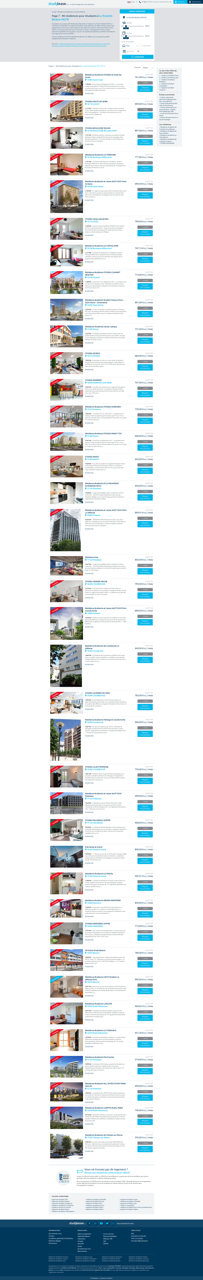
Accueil (54, 12)
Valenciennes (140, 1268)
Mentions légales (55, 1241)
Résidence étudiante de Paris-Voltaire (167, 132)
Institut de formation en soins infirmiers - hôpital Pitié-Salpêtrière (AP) (168, 109)
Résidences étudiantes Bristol (111, 1259)
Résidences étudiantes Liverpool (139, 1259)
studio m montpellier (126, 1205)
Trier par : (137, 67)
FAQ (132, 1233)
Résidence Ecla (91, 557)
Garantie (81, 1243)
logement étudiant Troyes (128, 1199)
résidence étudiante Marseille (95, 1199)
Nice (61, 1270)
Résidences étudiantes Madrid (138, 1257)
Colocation (147, 45)
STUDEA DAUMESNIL (167, 143)
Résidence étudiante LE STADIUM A (100, 1030)
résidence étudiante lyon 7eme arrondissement (135, 1207)
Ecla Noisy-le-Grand (93, 847)
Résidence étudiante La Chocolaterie (167, 136)
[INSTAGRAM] (95, 1223)
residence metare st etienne (61, 1207)
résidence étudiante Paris (169, 75)
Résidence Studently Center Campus (101, 326)
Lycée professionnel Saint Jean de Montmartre (168, 104)
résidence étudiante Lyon (169, 77)
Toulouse (118, 1268)
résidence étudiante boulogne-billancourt (89, 44)
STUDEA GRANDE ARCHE (96, 581)
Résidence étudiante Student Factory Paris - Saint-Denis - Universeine (104, 301)
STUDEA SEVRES (92, 353)
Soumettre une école (138, 1236)
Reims (51, 1270)
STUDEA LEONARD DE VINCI (97, 693)
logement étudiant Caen (128, 1203)
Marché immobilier (110, 1236)
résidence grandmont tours (94, 1205)
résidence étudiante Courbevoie (62, 1205)
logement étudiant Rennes (94, 1201)
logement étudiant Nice (93, 1203)
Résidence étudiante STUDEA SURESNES (103, 407)
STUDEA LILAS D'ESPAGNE (96, 767)
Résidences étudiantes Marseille (85, 1261)
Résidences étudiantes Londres (58, 1259)
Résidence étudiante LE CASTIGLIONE (101, 246)
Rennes (151, 1268)
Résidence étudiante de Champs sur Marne (104, 1135)
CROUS (105, 1243)
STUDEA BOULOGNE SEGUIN (97, 128)
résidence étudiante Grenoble (129, 1201)
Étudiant (181, 2)
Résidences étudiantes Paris (57, 1261)
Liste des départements (139, 1241)
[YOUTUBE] (101, 1223)
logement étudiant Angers (128, 1209)
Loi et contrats (108, 1234)
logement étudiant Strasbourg (61, 1203)
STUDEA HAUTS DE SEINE (96, 101)
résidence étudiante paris (67, 44)
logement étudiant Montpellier (166, 85)
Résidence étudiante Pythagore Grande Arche (105, 720)
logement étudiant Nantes (60, 1201)
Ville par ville (107, 1239)
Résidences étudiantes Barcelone (139, 1261)
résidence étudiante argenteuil (76, 46)
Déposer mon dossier (145, 88)
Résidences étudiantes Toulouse (58, 1257)
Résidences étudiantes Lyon (83, 1257)
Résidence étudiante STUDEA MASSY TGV (103, 433)
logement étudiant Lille (59, 1199)
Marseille (125, 1268)
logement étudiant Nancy (94, 1207)
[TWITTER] (107, 1223)
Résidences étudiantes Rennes (111, 1261)
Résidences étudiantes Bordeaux (112, 1257)
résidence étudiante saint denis (96, 46)
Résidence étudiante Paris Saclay (99, 1057)
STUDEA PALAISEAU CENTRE (97, 820)
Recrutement (82, 1251)
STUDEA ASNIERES (93, 380)
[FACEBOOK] (89, 1223)
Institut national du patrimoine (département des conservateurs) (167, 99)
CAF (104, 1241)
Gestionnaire (196, 2)
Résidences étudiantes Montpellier (86, 1259)
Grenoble (132, 1268)
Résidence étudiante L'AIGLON (98, 1004)
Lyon (104, 1268)
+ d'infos (145, 83)
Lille (146, 1268)
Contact (51, 1236)
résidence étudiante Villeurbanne (62, 1211)
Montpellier (111, 1268)
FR (130, 2)
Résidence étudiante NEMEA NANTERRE (103, 900)
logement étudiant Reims (60, 1209)
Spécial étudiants (84, 1236)
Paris (100, 1268)
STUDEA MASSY (92, 457)
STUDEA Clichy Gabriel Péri (96, 219)
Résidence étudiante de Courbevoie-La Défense (167, 128)
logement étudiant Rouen (94, 1209)
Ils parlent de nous (84, 1249)
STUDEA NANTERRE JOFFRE (97, 923)
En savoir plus (89, 93)
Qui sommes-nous (55, 1233)
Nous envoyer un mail (122, 1223)
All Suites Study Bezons (95, 950)
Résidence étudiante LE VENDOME (100, 155)
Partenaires (53, 1243)
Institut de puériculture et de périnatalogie (168, 118)
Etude (80, 1246)
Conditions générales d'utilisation (61, 1238)
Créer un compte (137, 1238)
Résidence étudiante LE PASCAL (99, 873)
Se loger (80, 1241)
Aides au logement (84, 1234)
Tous (128, 45)
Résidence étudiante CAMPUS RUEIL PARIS (104, 1108)
